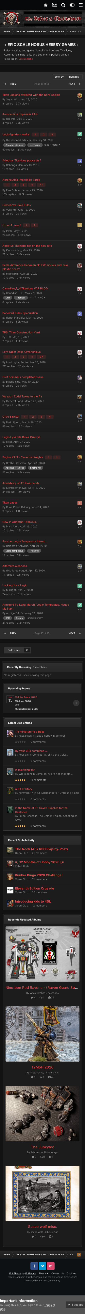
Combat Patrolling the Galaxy (50, 754)
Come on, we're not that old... (54, 773)
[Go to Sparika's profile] (79, 266)
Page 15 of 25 (42, 83)
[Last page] (80, 84)
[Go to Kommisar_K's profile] (10, 790)
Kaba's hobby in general (50, 735)
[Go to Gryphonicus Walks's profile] (79, 161)
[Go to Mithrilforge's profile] (79, 397)
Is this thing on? (25, 769)
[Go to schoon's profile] (79, 246)
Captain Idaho (26, 58)
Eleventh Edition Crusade (34, 888)
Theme (43, 1273)
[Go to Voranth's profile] (79, 205)
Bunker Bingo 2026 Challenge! (38, 875)
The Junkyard (42, 1147)
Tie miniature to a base (29, 731)
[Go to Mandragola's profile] (79, 416)
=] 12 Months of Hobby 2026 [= (39, 862)
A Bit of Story (23, 789)
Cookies (71, 1273)
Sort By (59, 77)
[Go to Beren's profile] (79, 225)
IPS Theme (15, 1273)
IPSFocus (30, 1273)
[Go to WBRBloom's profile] (10, 771)
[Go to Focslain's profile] (10, 752)
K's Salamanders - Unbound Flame (58, 792)
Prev (13, 83)
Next (72, 83)
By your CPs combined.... (31, 750)
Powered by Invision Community (42, 1280)
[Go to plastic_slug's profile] (79, 378)
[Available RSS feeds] (79, 1254)
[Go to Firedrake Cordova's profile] (79, 115)
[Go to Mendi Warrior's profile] (79, 134)
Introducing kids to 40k (33, 901)
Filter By (74, 77)
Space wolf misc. (42, 1227)
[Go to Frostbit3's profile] (79, 503)
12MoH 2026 (42, 1067)
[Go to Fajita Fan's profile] (79, 95)
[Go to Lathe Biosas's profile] (10, 809)
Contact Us (57, 1273)
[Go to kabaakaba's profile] (10, 733)
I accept (77, 1304)
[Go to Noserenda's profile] (79, 484)
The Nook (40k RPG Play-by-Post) (41, 849)
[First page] (5, 84)
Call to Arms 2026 (26, 697)
